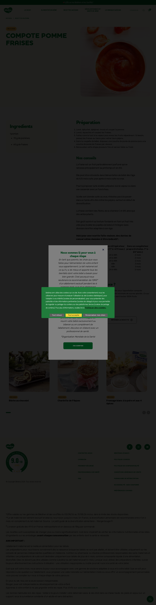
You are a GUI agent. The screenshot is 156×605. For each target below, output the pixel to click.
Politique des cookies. (95, 307)
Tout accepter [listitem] (73, 315)
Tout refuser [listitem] (57, 315)
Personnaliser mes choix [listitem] (95, 315)
